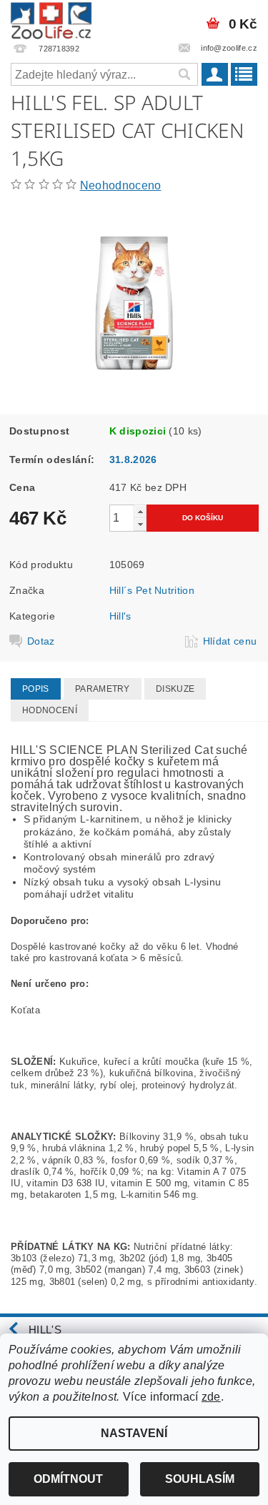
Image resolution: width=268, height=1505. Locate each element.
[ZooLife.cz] (51, 18)
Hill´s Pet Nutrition (151, 590)
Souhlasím (199, 1479)
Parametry (102, 689)
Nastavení (134, 1433)
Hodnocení (49, 710)
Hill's (120, 616)
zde (211, 1397)
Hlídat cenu (230, 641)
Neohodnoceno (121, 185)
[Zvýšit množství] (140, 511)
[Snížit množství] (140, 524)
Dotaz (41, 641)
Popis (35, 689)
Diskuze (175, 689)
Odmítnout (68, 1479)
